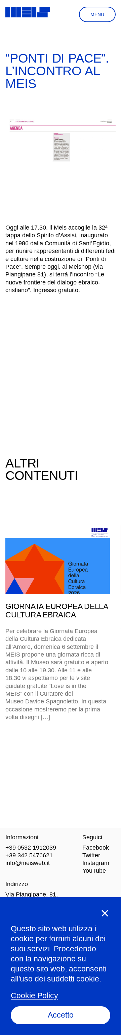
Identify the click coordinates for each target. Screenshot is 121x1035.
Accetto (61, 1015)
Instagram (95, 863)
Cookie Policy (34, 995)
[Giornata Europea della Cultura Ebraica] (57, 559)
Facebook (95, 847)
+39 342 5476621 (29, 855)
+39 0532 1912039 (30, 847)
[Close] (104, 913)
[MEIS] (27, 12)
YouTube (94, 870)
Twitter (91, 855)
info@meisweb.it (27, 863)
